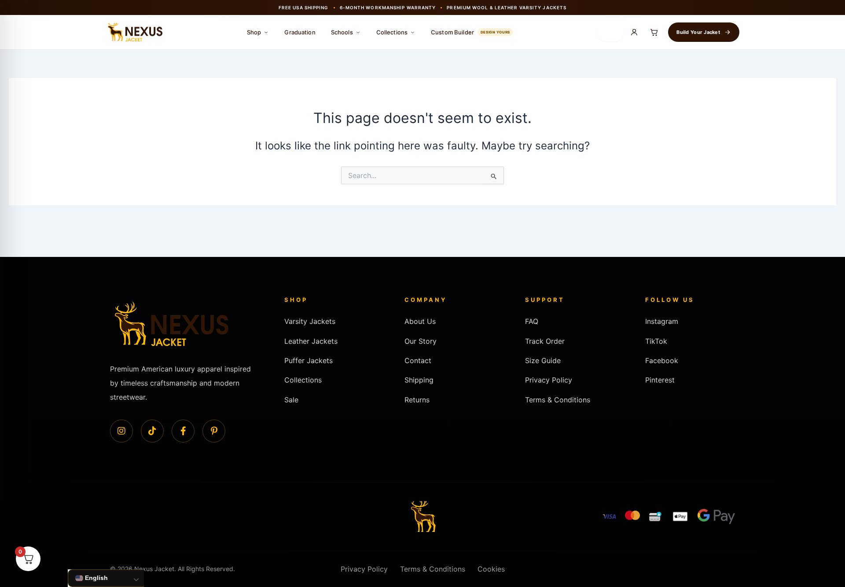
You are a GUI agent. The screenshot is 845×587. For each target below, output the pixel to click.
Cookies (491, 569)
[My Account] (634, 32)
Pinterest (660, 379)
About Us (420, 321)
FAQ (531, 321)
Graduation (299, 32)
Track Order (545, 341)
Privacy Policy (548, 379)
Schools (342, 32)
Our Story (420, 341)
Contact (417, 360)
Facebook (661, 360)
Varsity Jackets (309, 321)
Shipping (419, 379)
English (95, 577)
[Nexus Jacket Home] (134, 32)
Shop (254, 32)
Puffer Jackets (308, 360)
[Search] (610, 32)
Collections (392, 32)
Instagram (661, 321)
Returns (417, 399)
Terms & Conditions (557, 399)
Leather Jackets (311, 341)
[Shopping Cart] (654, 32)
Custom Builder (470, 32)
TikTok (656, 341)
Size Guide (543, 360)
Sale (291, 399)
